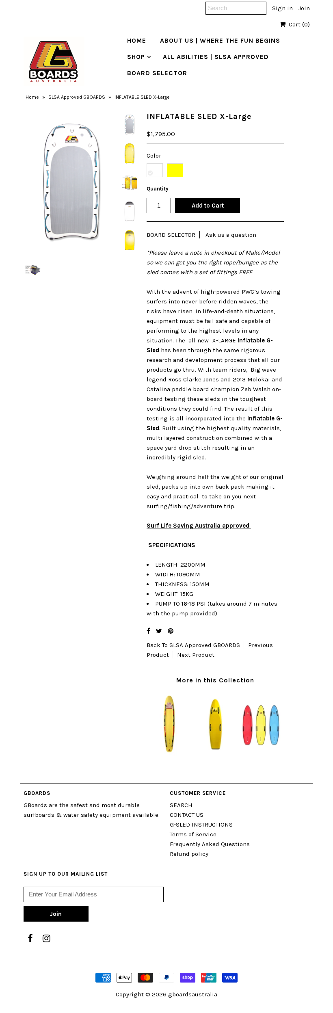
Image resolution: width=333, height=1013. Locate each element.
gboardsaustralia (192, 994)
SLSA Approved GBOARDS (76, 97)
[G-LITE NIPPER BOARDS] (215, 754)
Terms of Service (193, 834)
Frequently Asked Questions (210, 844)
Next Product (195, 654)
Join (304, 8)
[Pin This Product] (170, 631)
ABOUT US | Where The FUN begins (220, 40)
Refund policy (189, 853)
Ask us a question (230, 234)
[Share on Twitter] (159, 631)
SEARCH (181, 805)
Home (32, 97)
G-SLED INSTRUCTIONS (201, 824)
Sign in (282, 8)
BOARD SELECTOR (157, 73)
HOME (136, 40)
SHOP (136, 57)
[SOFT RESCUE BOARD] (169, 754)
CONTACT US (186, 814)
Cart (297, 24)
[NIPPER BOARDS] (261, 754)
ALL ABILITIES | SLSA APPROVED (216, 57)
